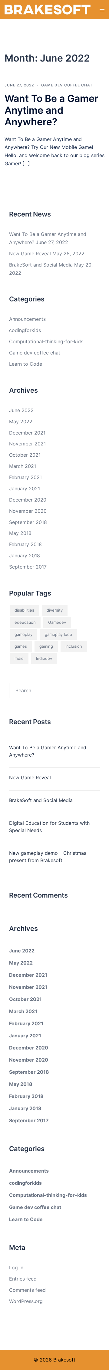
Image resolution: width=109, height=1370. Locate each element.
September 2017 (28, 567)
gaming (46, 646)
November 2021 (27, 444)
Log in (16, 1267)
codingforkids (25, 330)
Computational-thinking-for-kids (46, 341)
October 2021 (25, 455)
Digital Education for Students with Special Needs (49, 826)
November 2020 (28, 511)
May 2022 (20, 421)
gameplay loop (58, 634)
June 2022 (21, 410)
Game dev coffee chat (67, 85)
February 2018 (25, 544)
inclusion (73, 646)
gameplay (23, 634)
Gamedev (57, 622)
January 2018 (24, 555)
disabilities (24, 610)
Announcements (27, 319)
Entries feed (23, 1279)
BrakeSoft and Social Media (41, 265)
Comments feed (27, 1290)
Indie (19, 658)
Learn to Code (25, 364)
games (21, 646)
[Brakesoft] (48, 9)
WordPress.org (26, 1301)
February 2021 (25, 477)
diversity (55, 610)
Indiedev (44, 658)
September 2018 (28, 522)
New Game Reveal (30, 253)
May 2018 (20, 533)
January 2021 (24, 488)
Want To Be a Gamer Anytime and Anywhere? (51, 110)
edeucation (25, 622)
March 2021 (22, 466)
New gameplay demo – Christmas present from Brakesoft (47, 856)
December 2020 (27, 500)
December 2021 (27, 433)
